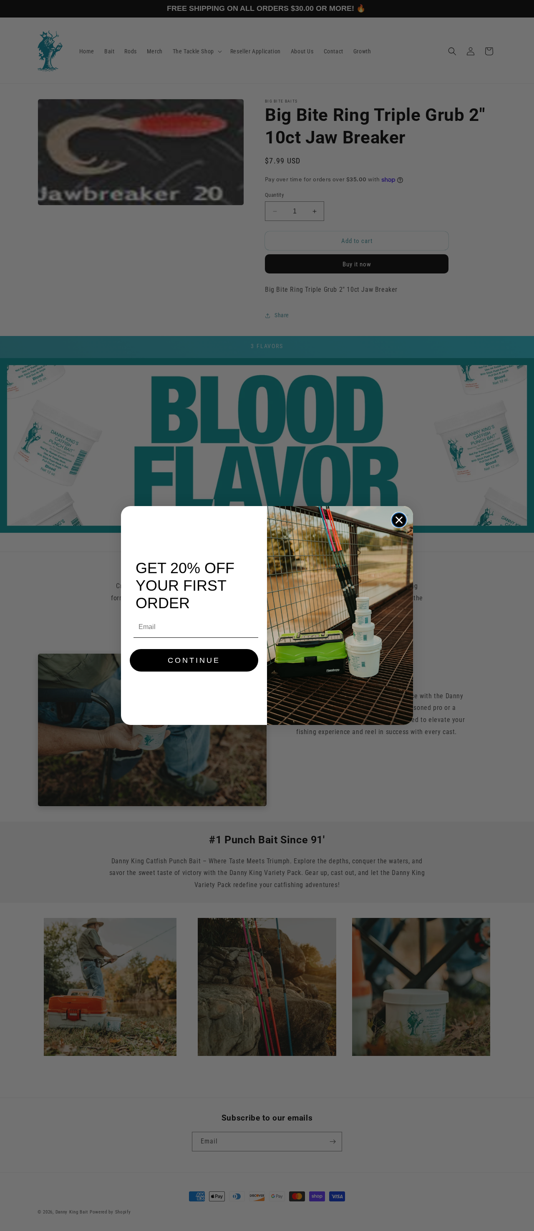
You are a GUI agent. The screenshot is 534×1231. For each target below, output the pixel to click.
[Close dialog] (399, 520)
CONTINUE (194, 660)
